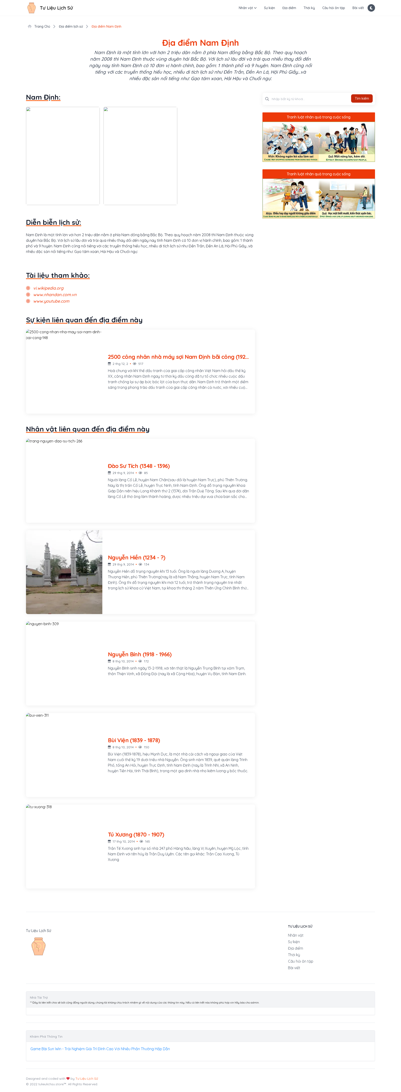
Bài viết (358, 8)
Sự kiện (269, 8)
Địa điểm (289, 8)
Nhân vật (246, 8)
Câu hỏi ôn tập (333, 8)
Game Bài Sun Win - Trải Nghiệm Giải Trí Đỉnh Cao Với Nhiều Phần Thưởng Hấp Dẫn (100, 1048)
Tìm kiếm (362, 98)
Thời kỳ (309, 8)
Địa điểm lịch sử (71, 26)
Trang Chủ (41, 26)
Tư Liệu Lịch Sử (86, 1078)
